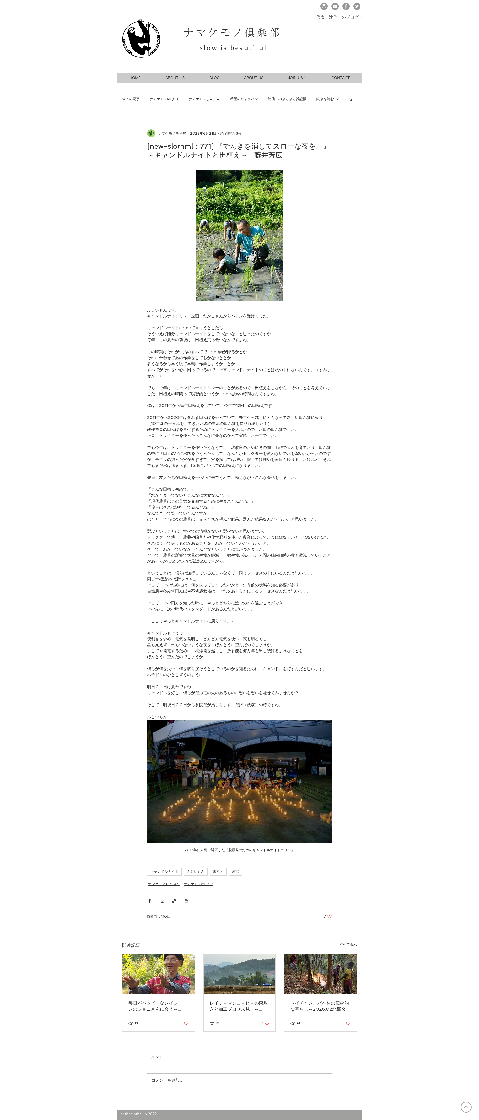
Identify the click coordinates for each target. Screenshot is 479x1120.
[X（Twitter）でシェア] (161, 901)
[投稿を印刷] (186, 901)
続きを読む (325, 99)
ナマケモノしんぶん (204, 99)
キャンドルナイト (164, 872)
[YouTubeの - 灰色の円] (335, 6)
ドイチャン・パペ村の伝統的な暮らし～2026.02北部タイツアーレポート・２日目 (320, 1006)
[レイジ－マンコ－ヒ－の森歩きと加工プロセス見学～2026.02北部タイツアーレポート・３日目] (240, 974)
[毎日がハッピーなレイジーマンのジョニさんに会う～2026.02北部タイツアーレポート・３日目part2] (158, 974)
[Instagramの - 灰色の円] (324, 6)
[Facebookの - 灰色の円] (346, 6)
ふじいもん (195, 872)
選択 (235, 872)
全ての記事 (131, 99)
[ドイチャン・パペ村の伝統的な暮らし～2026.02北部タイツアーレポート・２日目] (320, 974)
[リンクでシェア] (174, 901)
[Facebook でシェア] (149, 901)
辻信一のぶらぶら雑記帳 (287, 99)
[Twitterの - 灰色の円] (356, 6)
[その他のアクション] (329, 133)
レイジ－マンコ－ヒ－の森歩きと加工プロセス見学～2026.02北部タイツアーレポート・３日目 (239, 1006)
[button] (350, 99)
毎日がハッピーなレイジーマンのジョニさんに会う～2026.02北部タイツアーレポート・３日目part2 (158, 1006)
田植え (218, 872)
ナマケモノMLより (164, 99)
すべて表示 (348, 944)
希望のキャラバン (244, 99)
